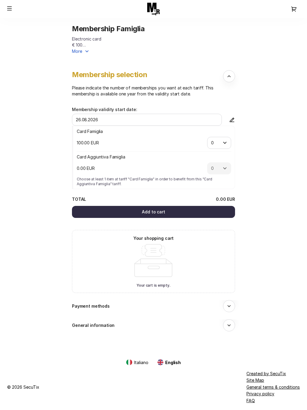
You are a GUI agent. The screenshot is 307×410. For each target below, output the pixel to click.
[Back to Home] (153, 9)
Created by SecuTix (266, 373)
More (77, 51)
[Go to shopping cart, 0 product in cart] (294, 9)
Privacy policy (260, 393)
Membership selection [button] (109, 74)
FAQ (250, 400)
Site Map (255, 380)
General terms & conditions (273, 387)
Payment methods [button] (91, 306)
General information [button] (93, 325)
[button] (10, 8)
